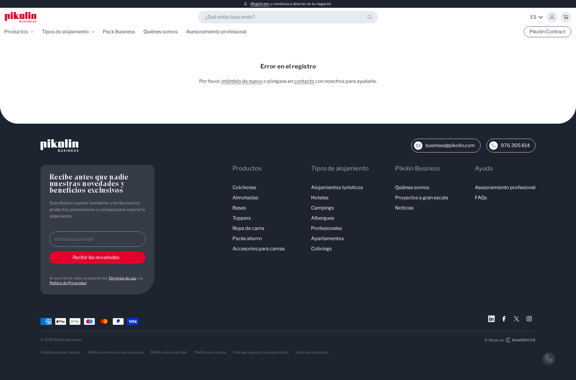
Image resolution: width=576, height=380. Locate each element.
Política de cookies (210, 352)
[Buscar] (370, 17)
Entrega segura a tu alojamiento (260, 352)
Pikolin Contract (548, 32)
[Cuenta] (552, 17)
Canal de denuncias (312, 352)
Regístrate (260, 4)
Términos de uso (122, 278)
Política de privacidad (169, 352)
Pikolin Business (68, 339)
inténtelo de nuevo (241, 81)
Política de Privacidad (68, 283)
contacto (304, 81)
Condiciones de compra (60, 352)
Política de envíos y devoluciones (115, 352)
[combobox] (288, 17)
